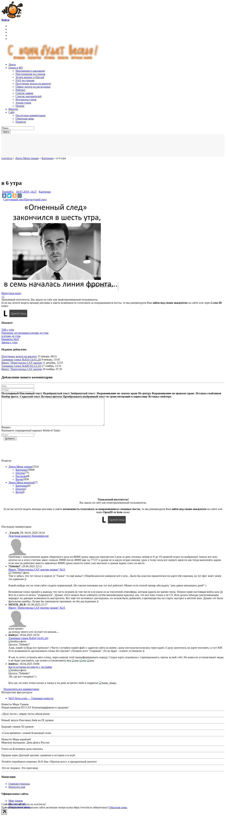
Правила (21, 121)
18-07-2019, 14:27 (26, 191)
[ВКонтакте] (4, 196)
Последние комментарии (31, 115)
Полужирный (10, 393)
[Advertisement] (87, 145)
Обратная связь (25, 118)
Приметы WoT (10, 339)
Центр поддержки (19, 807)
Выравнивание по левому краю (117, 393)
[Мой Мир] (19, 196)
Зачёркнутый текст (82, 393)
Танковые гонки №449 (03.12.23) (21, 365)
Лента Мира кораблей (21, 482)
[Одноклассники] (14, 196)
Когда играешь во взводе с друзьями (30, 666)
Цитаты (20, 472)
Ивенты (13, 109)
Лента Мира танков (20, 466)
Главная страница (19, 783)
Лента (12, 64)
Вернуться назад (11, 293)
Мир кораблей (17, 803)
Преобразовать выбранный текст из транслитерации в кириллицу (105, 396)
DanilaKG (8, 191)
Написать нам (16, 786)
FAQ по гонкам (25, 80)
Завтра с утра (9, 342)
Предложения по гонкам (30, 74)
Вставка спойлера (159, 396)
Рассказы (21, 476)
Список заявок (24, 93)
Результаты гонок (26, 99)
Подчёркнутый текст (56, 393)
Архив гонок (23, 102)
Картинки (45, 191)
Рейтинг (21, 89)
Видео (19, 479)
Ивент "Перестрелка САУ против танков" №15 (36, 569)
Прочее (20, 105)
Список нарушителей (28, 96)
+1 (2, 296)
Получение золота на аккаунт (33, 83)
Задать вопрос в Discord (30, 77)
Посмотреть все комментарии (21, 689)
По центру (144, 393)
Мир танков (15, 800)
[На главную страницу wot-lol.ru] (12, 17)
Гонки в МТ (15, 67)
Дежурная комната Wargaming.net (28, 535)
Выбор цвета (9, 396)
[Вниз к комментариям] (2, 199)
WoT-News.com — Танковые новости (30, 698)
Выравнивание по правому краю (173, 393)
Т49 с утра (7, 329)
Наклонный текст (30, 393)
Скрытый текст (30, 396)
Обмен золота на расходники (33, 86)
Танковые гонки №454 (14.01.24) (21, 359)
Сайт (11, 112)
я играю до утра (10, 336)
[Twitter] (9, 196)
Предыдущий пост (35, 199)
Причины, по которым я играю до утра (24, 332)
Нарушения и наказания (30, 70)
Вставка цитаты (51, 396)
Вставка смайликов (208, 393)
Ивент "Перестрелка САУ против (21, 362)
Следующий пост (13, 199)
